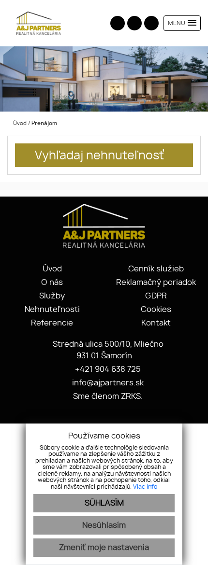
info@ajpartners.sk (107, 383)
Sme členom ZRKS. (107, 396)
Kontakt (156, 323)
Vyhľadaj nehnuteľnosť (99, 156)
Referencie (52, 323)
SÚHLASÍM (104, 503)
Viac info (145, 487)
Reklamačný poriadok (156, 282)
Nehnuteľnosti (52, 309)
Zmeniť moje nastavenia (104, 547)
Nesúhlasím (104, 525)
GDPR (156, 296)
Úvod (19, 123)
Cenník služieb (156, 269)
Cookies (156, 309)
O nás (52, 282)
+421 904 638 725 (107, 369)
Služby (52, 296)
